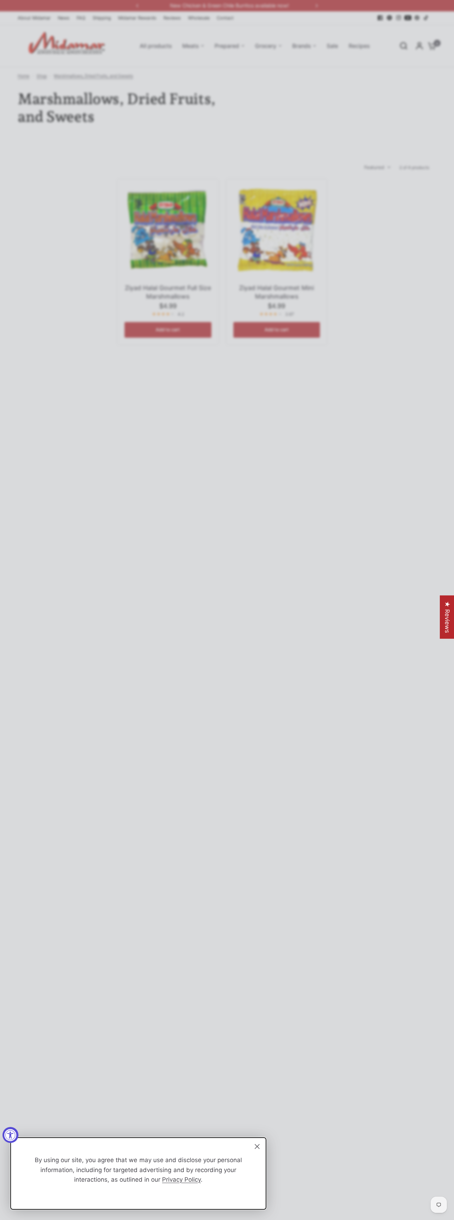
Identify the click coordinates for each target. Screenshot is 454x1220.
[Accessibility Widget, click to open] (10, 1135)
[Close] (257, 1146)
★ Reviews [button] (447, 617)
